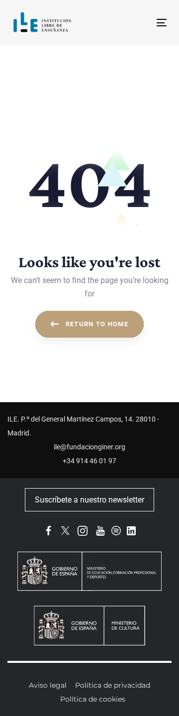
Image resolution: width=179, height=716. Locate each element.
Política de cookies (92, 699)
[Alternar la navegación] (141, 22)
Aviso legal (48, 685)
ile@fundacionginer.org (89, 447)
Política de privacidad (112, 685)
